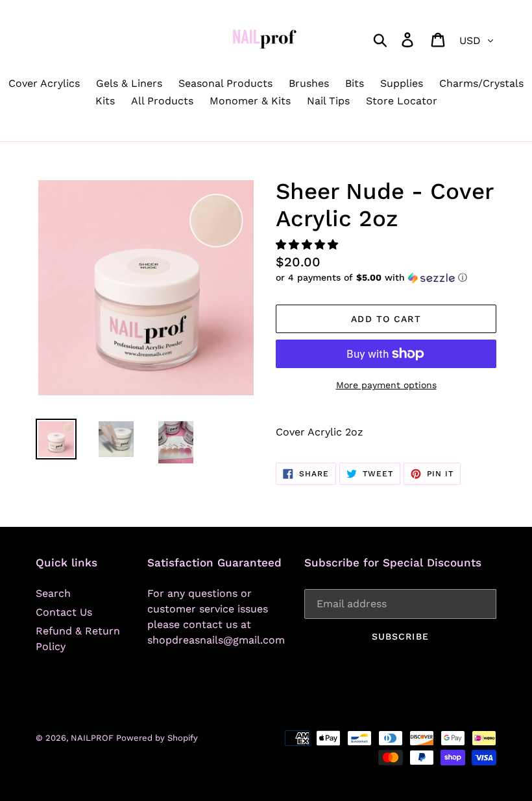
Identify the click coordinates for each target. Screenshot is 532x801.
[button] (308, 244)
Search (53, 593)
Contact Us (64, 612)
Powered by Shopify (157, 738)
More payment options (386, 385)
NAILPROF (93, 738)
